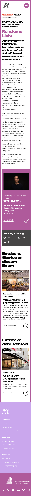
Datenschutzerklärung (10, 462)
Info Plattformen (8, 448)
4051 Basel (14, 209)
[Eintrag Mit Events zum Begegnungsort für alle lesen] (15, 280)
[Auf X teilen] (19, 238)
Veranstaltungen (8, 441)
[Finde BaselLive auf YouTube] (13, 490)
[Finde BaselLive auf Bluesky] (23, 490)
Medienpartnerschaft (10, 431)
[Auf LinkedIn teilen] (4, 242)
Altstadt (17, 14)
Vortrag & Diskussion (9, 17)
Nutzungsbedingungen (10, 466)
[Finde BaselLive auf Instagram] (3, 490)
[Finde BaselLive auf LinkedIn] (18, 490)
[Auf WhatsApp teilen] (24, 238)
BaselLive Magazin (8, 445)
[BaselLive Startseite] (7, 5)
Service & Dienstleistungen (12, 352)
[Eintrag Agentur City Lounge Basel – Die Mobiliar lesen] (15, 359)
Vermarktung (7, 427)
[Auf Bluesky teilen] (4, 238)
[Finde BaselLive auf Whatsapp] (8, 490)
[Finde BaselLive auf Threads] (28, 490)
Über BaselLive (7, 424)
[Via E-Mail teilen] (9, 242)
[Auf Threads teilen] (9, 238)
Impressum (6, 459)
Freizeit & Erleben (16, 271)
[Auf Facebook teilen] (14, 238)
